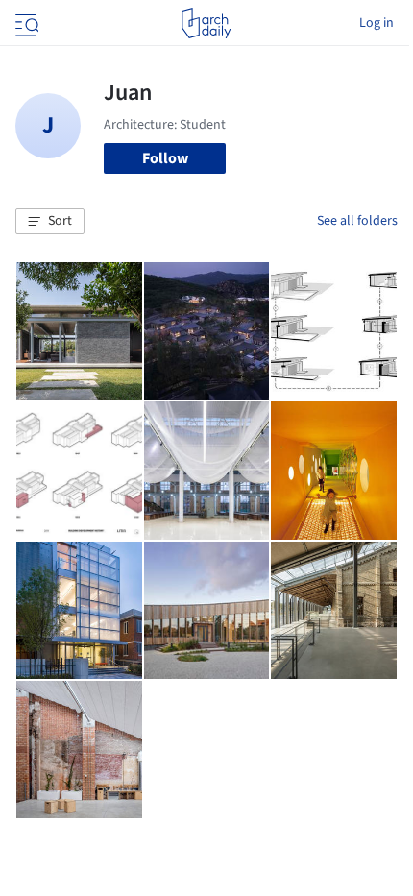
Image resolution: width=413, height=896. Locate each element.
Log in (376, 23)
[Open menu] (25, 23)
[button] (50, 221)
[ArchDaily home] (206, 23)
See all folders (357, 220)
